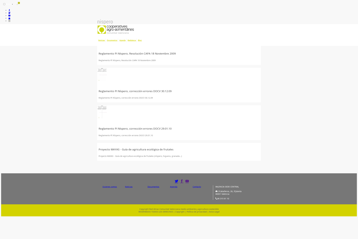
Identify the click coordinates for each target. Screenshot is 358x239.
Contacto (197, 186)
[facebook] (9, 10)
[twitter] (9, 13)
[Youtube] (187, 181)
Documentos (112, 40)
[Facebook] (181, 181)
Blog (140, 40)
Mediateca (132, 40)
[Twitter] (176, 181)
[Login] (9, 18)
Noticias (101, 40)
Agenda (122, 40)
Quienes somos (110, 186)
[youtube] (9, 15)
